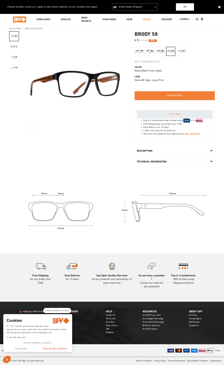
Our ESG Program (150, 329)
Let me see (20, 348)
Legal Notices (216, 361)
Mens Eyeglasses (34, 29)
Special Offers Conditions (197, 361)
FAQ (107, 329)
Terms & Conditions (144, 361)
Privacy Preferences (176, 361)
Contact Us (110, 315)
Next (36, 130)
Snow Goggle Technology (153, 319)
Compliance (194, 326)
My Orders (110, 322)
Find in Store (175, 114)
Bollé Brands (194, 322)
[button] (7, 359)
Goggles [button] (66, 19)
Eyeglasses (15, 29)
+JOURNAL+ (184, 19)
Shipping (109, 332)
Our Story (193, 315)
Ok (184, 7)
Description (144, 151)
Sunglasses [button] (43, 19)
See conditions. (193, 134)
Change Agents (195, 319)
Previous (29, 130)
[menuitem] (43, 20)
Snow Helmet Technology (153, 322)
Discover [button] (167, 19)
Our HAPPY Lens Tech (152, 315)
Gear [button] (129, 19)
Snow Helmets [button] (86, 19)
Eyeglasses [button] (109, 19)
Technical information (151, 161)
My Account (111, 319)
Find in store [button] (174, 95)
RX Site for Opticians (151, 326)
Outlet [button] (147, 19)
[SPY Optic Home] (19, 19)
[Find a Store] (202, 19)
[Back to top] (216, 356)
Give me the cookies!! (55, 348)
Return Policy (111, 326)
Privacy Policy (160, 361)
